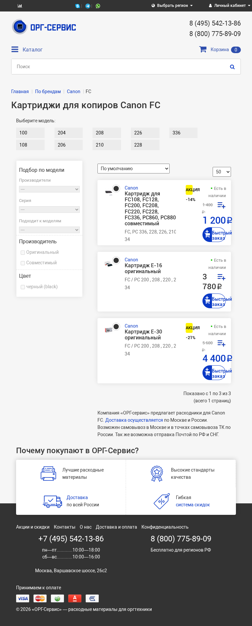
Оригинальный (42, 252)
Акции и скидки (33, 527)
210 (100, 145)
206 (62, 145)
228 (138, 145)
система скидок (193, 504)
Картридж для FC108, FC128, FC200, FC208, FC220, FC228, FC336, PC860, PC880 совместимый (150, 209)
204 (62, 132)
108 (23, 145)
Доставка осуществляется (134, 420)
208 (100, 132)
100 (23, 132)
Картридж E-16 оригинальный (143, 268)
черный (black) (42, 286)
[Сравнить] (221, 206)
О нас (86, 527)
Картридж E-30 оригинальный (143, 335)
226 (138, 132)
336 (176, 132)
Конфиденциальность (165, 527)
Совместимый (41, 262)
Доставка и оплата (116, 527)
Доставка (77, 497)
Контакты (64, 527)
